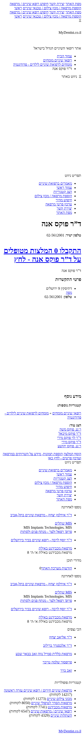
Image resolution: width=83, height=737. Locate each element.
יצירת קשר (57, 4)
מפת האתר (73, 4)
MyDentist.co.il (70, 731)
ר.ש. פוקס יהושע (69, 446)
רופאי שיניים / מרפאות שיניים (51, 711)
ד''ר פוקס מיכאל (70, 433)
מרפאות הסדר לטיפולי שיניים (51, 703)
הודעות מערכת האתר (56, 568)
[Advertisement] (41, 128)
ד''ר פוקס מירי (71, 442)
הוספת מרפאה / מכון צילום (53, 196)
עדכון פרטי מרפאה (58, 204)
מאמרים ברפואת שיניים (55, 183)
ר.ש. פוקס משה (70, 429)
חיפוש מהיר (64, 200)
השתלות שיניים (61, 715)
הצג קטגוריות (62, 192)
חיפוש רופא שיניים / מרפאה (29, 4)
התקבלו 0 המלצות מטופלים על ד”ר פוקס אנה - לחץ (42, 254)
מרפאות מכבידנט (60, 707)
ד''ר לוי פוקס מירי (69, 438)
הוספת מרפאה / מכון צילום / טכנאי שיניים (52, 8)
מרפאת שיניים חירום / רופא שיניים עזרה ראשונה (38, 690)
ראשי (18, 8)
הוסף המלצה (72, 454)
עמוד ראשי (64, 188)
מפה (69, 293)
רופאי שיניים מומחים (66, 413)
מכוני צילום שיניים (59, 699)
